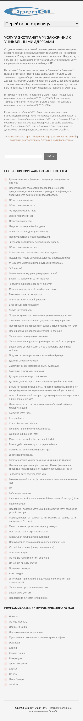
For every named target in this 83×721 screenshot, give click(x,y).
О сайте (13, 684)
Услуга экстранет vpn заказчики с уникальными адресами (40, 315)
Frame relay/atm (17, 503)
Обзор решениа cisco (21, 200)
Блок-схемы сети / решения (24, 305)
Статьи (13, 669)
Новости (13, 616)
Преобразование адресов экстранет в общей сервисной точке (43, 325)
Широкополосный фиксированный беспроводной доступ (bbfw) (44, 498)
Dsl (11, 488)
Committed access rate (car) (23, 423)
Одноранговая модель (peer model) (28, 231)
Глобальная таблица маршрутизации (29, 537)
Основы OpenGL (18, 621)
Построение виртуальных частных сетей (54, 136)
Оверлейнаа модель (20, 221)
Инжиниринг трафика (21, 455)
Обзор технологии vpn (21, 216)
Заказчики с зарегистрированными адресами (34, 366)
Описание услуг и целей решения (27, 299)
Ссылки (13, 674)
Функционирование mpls (22, 210)
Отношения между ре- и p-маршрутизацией (33, 273)
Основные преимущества (23, 563)
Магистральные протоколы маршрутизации (33, 526)
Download (14, 642)
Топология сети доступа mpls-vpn (27, 474)
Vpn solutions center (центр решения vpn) (31, 547)
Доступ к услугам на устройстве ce (28, 376)
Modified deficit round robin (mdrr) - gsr (29, 449)
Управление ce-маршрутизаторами (28, 336)
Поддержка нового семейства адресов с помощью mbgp (39, 257)
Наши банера (16, 679)
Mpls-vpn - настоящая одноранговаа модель (33, 252)
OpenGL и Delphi (18, 627)
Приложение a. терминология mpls (28, 598)
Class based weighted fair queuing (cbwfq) (31, 439)
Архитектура (16, 573)
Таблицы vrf (15, 268)
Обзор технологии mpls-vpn (24, 247)
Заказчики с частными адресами (27, 371)
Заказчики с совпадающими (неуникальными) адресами (40, 140)
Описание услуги (18, 552)
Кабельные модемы (20, 493)
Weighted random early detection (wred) (30, 428)
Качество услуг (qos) (20, 413)
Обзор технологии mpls (22, 205)
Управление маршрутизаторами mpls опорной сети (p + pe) (42, 341)
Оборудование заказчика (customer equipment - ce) (37, 542)
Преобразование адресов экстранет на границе (35, 331)
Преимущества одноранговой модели (30, 236)
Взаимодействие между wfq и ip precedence (33, 444)
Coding (13, 648)
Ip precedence (16, 418)
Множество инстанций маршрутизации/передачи (36, 263)
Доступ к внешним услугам (23, 360)
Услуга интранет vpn (18, 136)
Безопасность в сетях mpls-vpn (26, 294)
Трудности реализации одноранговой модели (34, 242)
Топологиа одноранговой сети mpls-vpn (30, 284)
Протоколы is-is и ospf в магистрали (28, 531)
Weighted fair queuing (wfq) (23, 434)
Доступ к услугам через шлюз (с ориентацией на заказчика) (41, 381)
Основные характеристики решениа (29, 557)
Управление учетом (20, 592)
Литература (15, 658)
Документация (17, 653)
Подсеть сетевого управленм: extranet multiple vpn (36, 355)
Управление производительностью (28, 587)
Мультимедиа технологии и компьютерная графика (37, 637)
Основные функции (19, 568)
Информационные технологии (26, 632)
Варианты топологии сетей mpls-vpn (29, 278)
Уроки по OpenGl (18, 663)
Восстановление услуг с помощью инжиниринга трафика (40, 460)
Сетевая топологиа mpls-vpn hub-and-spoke (33, 289)
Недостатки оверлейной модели (27, 226)
